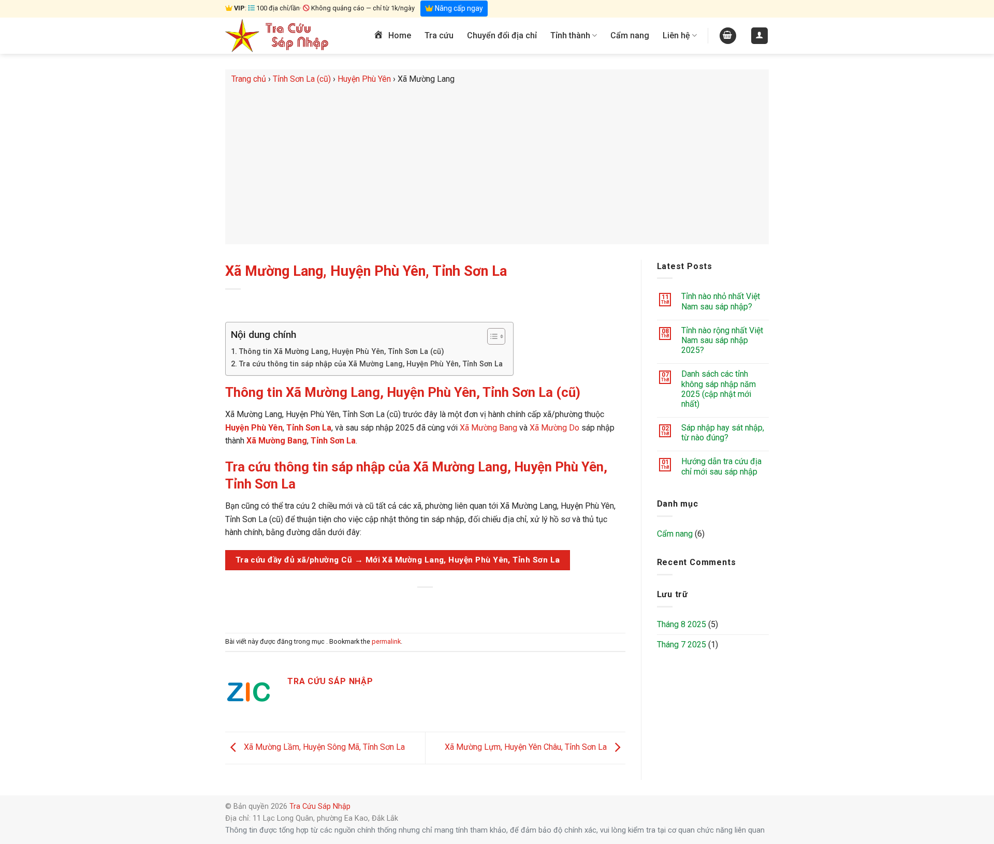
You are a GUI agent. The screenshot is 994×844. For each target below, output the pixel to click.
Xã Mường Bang (488, 428)
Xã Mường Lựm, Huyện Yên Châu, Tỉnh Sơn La (527, 747)
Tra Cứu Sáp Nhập (319, 806)
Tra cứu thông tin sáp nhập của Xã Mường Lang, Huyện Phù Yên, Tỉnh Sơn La (371, 364)
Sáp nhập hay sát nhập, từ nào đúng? (722, 432)
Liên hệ (676, 35)
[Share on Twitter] (406, 604)
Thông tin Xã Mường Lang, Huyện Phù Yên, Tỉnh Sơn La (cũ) (341, 351)
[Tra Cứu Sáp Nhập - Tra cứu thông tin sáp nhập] (277, 36)
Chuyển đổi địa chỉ (502, 35)
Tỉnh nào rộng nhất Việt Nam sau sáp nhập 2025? (722, 340)
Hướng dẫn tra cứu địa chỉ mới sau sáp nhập (721, 466)
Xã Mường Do (554, 428)
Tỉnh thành (570, 35)
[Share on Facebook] (388, 604)
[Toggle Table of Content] (491, 336)
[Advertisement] (497, 163)
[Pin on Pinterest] (444, 604)
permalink (386, 641)
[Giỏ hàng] (728, 36)
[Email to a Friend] (425, 604)
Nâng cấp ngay (458, 8)
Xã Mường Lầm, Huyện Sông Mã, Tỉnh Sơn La (323, 747)
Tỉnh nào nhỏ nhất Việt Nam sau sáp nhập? (720, 301)
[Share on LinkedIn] (463, 604)
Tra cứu (439, 35)
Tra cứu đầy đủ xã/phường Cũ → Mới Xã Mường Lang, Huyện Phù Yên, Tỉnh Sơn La (398, 560)
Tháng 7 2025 (681, 644)
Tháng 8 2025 (681, 624)
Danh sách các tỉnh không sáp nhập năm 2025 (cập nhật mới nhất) (718, 389)
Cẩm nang (629, 35)
